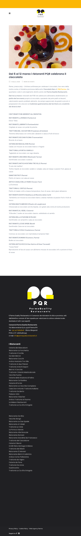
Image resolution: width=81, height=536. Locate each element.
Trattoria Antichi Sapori (18, 367)
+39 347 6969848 (18, 330)
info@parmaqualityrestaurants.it (25, 336)
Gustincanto (14, 468)
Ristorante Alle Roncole (18, 432)
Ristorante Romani (16, 435)
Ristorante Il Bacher (17, 397)
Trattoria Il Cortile (16, 353)
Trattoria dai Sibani (16, 449)
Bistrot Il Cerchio (16, 369)
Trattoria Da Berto (16, 391)
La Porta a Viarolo (16, 429)
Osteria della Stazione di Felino (21, 378)
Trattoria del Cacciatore (19, 440)
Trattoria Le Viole (16, 427)
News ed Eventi (29, 82)
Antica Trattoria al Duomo (19, 399)
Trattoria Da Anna (16, 465)
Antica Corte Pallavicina (19, 457)
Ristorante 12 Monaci (17, 451)
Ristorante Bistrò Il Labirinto (20, 454)
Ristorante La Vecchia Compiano (22, 386)
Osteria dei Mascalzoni (18, 348)
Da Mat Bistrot (15, 356)
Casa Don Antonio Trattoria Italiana (23, 388)
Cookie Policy (23, 528)
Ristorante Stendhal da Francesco (23, 438)
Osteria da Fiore (15, 462)
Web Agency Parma (36, 528)
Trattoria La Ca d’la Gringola (20, 405)
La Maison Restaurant (18, 402)
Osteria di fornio (15, 383)
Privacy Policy (13, 528)
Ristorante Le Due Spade (19, 421)
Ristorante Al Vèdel (17, 424)
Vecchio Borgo (15, 419)
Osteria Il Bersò (15, 443)
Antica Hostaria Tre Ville (19, 361)
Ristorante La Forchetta (19, 350)
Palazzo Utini (14, 394)
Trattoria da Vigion (16, 459)
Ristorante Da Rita (16, 416)
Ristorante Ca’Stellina (18, 380)
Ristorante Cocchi (16, 358)
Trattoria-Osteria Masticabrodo (22, 372)
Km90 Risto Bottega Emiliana (20, 446)
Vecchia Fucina (15, 375)
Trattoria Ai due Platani (18, 364)
